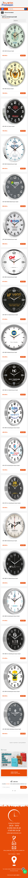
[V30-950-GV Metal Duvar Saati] (14, 300)
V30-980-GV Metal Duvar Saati (10, 578)
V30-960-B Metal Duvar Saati (9, 352)
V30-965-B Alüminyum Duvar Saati (11, 427)
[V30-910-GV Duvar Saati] (14, 111)
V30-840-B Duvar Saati (8, 51)
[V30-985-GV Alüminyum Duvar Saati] (14, 639)
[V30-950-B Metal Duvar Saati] (14, 262)
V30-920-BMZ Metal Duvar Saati (10, 201)
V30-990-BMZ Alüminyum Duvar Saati (11, 729)
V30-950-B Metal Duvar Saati (9, 277)
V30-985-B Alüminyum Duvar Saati (11, 616)
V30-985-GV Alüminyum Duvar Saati (11, 653)
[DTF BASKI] (4, 750)
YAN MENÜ (4, 15)
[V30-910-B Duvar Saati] (14, 74)
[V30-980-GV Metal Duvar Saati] (14, 564)
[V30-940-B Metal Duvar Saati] (14, 224)
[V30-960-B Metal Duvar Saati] (14, 338)
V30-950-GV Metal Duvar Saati (10, 314)
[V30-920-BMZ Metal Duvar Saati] (14, 187)
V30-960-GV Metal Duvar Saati (10, 390)
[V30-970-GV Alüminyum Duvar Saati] (14, 488)
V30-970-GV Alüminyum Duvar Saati (11, 503)
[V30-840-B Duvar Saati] (14, 36)
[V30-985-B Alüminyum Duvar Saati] (14, 601)
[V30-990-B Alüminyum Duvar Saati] (14, 677)
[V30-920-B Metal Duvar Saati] (14, 149)
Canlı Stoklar (14, 772)
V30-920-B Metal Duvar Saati (9, 164)
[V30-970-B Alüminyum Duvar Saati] (14, 451)
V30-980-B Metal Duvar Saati (9, 540)
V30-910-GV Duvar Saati (8, 126)
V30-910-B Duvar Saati (8, 88)
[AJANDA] (14, 759)
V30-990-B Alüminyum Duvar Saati (11, 691)
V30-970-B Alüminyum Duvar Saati (11, 465)
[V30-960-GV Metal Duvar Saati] (14, 375)
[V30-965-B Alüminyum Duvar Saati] (14, 413)
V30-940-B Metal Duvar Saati (9, 239)
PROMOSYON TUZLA (15, 869)
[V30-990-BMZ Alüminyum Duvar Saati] (14, 714)
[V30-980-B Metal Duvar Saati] (14, 526)
